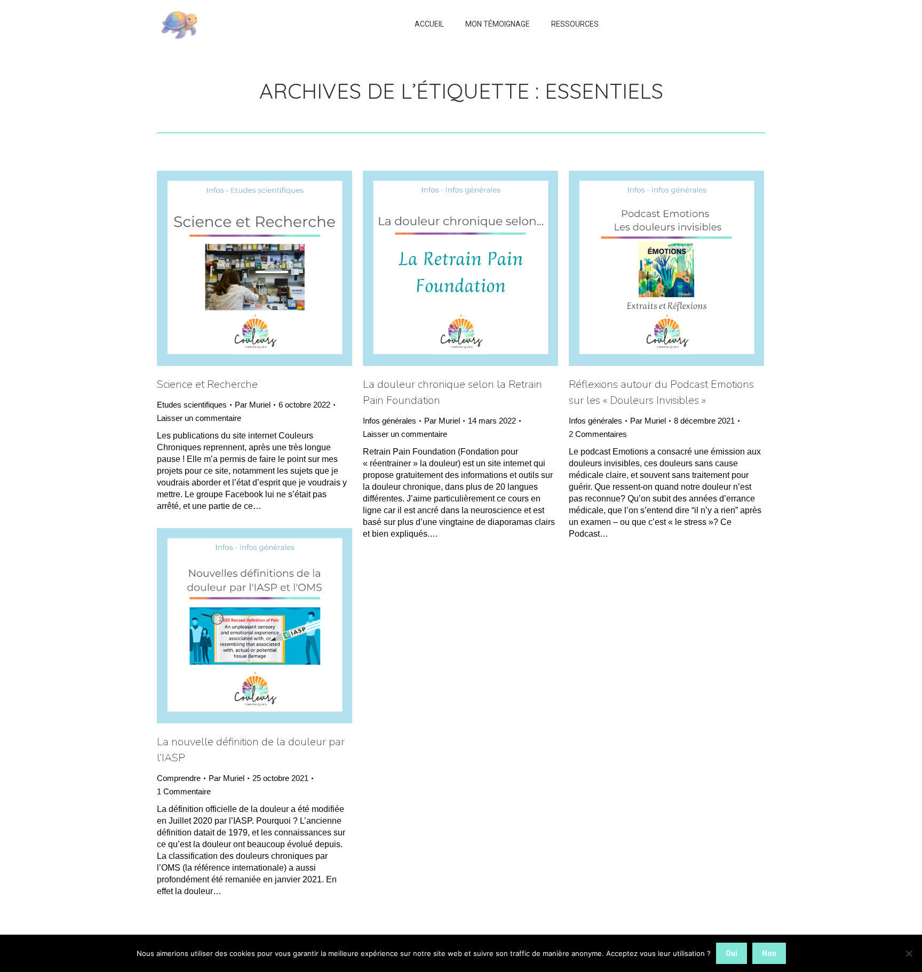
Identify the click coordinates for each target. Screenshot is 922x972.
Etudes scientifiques (192, 404)
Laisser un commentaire (199, 418)
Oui (731, 953)
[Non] (908, 953)
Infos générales (389, 420)
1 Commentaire (184, 791)
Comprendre (179, 778)
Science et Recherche (207, 384)
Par (253, 404)
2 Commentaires (598, 434)
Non (769, 953)
